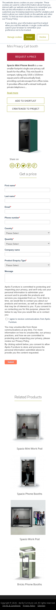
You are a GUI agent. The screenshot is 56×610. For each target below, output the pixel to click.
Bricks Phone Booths (29, 584)
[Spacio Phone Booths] (28, 472)
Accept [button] (29, 37)
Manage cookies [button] (14, 37)
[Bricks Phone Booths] (28, 562)
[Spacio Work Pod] (28, 517)
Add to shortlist (25, 100)
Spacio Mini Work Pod (29, 448)
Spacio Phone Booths (29, 494)
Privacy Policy (29, 605)
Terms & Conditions (11, 605)
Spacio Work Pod (30, 539)
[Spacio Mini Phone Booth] (28, 135)
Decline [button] (43, 37)
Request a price (25, 56)
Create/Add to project (25, 108)
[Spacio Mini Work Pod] (28, 426)
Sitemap (41, 605)
